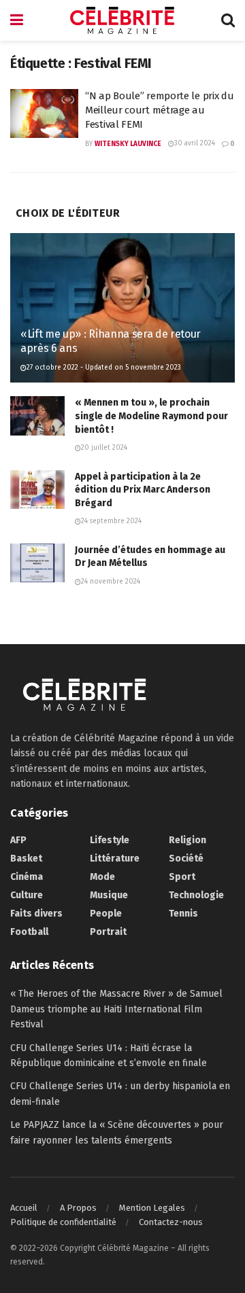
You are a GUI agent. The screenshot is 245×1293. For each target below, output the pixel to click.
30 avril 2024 (194, 143)
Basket (26, 858)
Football (29, 932)
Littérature (115, 858)
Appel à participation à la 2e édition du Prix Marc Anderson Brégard (142, 490)
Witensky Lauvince (128, 144)
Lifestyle (109, 840)
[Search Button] (228, 20)
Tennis (183, 913)
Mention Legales (152, 1208)
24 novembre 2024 (110, 582)
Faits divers (36, 913)
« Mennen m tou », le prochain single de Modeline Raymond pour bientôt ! (151, 416)
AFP (18, 840)
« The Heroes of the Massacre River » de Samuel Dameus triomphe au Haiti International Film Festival (116, 1009)
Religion (187, 840)
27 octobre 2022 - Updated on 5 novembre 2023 (104, 368)
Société (186, 858)
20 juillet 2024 (104, 448)
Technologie (196, 895)
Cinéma (26, 877)
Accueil (23, 1208)
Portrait (108, 932)
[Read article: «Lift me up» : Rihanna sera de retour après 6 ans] (122, 313)
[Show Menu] (16, 20)
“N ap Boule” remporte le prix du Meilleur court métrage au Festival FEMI (159, 110)
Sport (182, 877)
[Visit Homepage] (122, 20)
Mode (102, 877)
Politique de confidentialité (63, 1222)
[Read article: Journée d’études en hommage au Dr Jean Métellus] (37, 563)
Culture (26, 895)
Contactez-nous (171, 1222)
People (106, 913)
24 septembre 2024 (111, 521)
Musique (109, 895)
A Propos (78, 1208)
